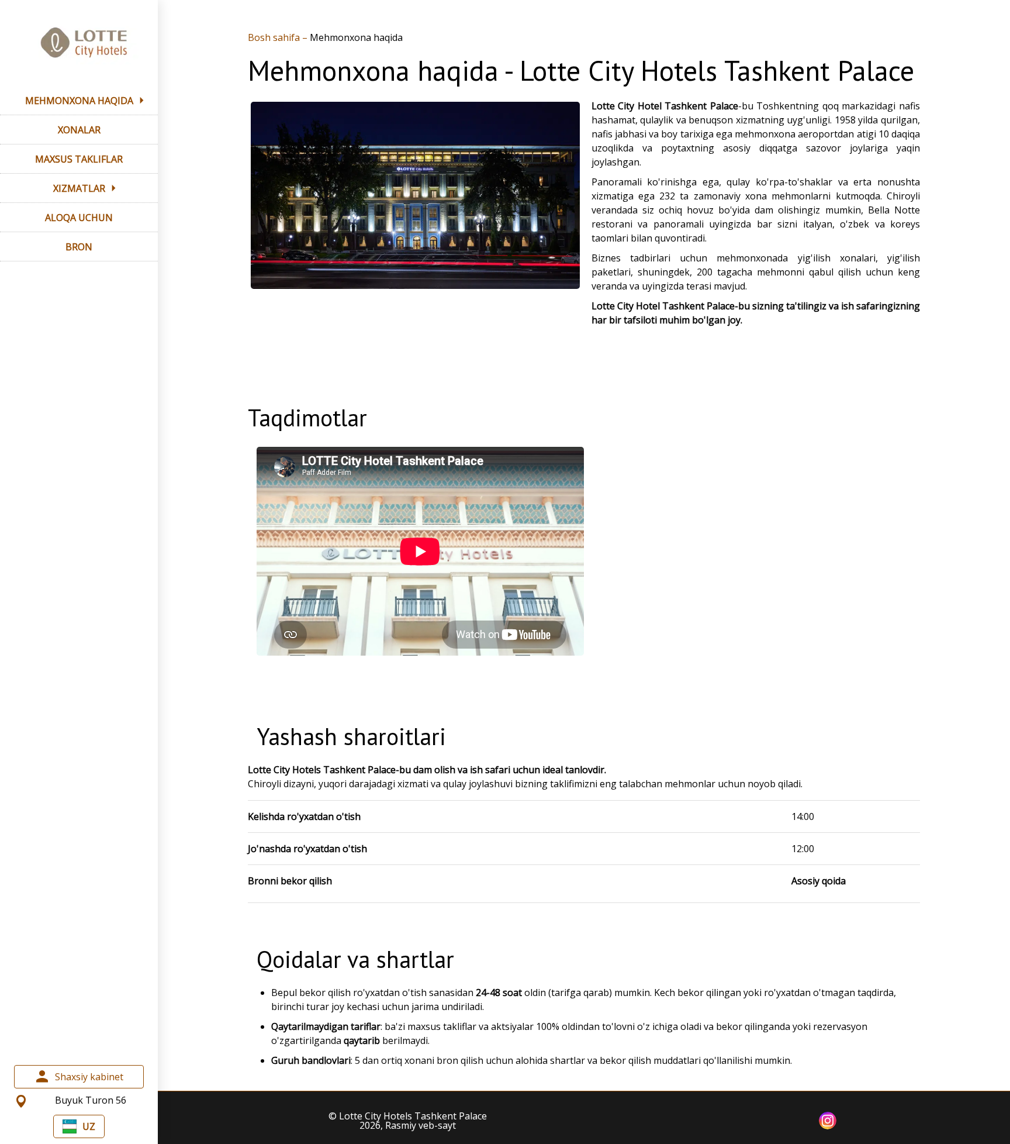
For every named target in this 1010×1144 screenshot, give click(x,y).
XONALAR (79, 129)
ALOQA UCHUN (79, 217)
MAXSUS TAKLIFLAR (79, 159)
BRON (78, 246)
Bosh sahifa (275, 37)
